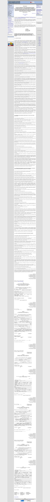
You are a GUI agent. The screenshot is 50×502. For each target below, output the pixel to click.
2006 (37, 10)
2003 (40, 10)
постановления (40, 7)
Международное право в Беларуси (10, 10)
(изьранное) (37, 7)
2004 (39, 10)
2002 (41, 10)
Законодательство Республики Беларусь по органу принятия (11, 24)
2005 (38, 10)
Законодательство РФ (10, 12)
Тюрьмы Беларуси (9, 28)
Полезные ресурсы (9, 17)
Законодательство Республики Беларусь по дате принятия (11, 23)
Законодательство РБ (10, 5)
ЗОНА (37, 12)
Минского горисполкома (20, 281)
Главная (9, 4)
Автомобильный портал (10, 31)
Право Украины (9, 13)
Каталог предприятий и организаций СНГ (10, 20)
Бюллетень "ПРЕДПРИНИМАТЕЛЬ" (38, 13)
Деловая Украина (9, 30)
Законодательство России (10, 29)
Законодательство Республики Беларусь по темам (11, 21)
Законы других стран (10, 11)
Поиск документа (9, 15)
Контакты (9, 14)
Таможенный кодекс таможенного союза (10, 18)
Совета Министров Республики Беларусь (21, 17)
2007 (36, 10)
